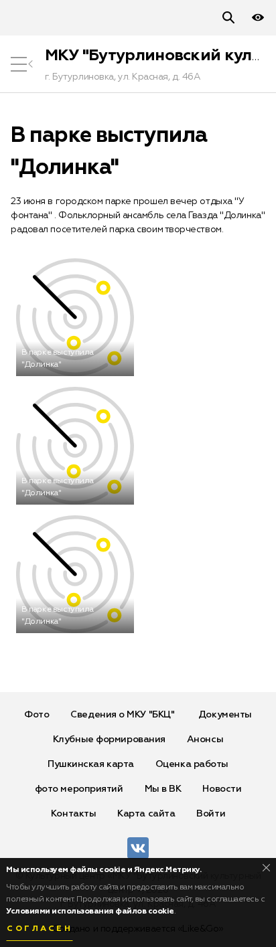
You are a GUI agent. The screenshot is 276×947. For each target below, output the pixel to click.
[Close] (266, 867)
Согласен (39, 929)
